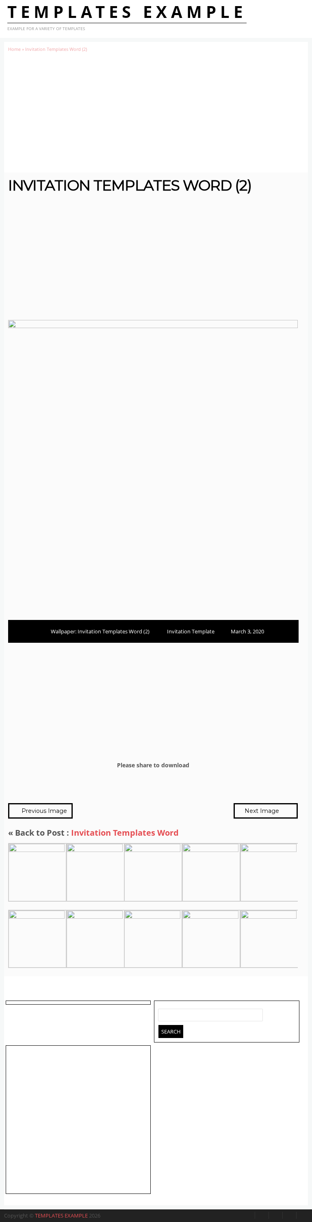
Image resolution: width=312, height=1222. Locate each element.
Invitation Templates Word (125, 832)
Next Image (263, 811)
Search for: (164, 1013)
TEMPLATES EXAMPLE (127, 11)
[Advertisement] (156, 112)
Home (14, 49)
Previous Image (43, 811)
